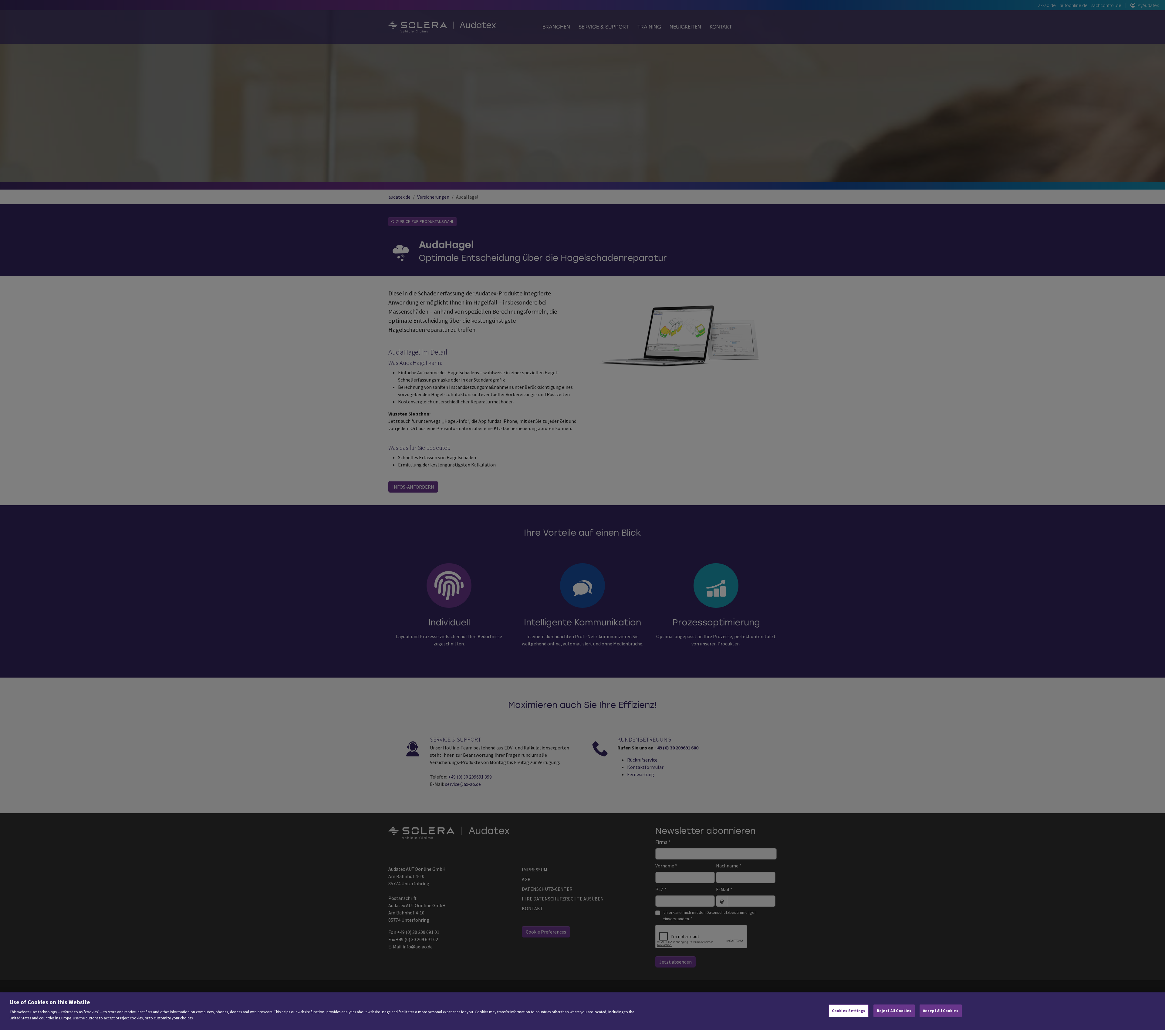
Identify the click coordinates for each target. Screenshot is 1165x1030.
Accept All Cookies (940, 1010)
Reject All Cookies (894, 1010)
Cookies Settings (848, 1010)
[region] (582, 1011)
